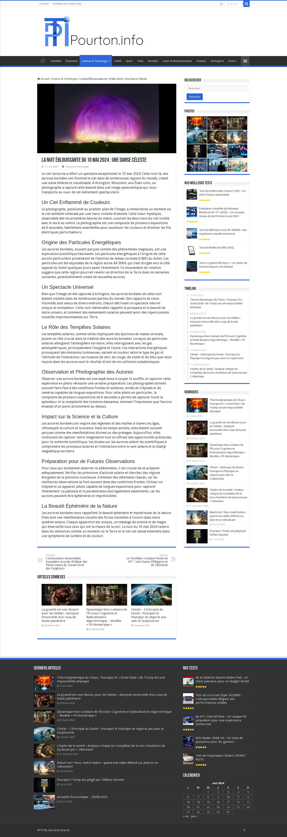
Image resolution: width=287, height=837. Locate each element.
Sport (129, 61)
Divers (232, 61)
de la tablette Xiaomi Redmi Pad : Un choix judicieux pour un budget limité (222, 679)
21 (198, 807)
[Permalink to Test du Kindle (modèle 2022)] (192, 250)
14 (198, 802)
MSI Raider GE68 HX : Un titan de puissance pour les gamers (219, 740)
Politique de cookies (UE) (67, 3)
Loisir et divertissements (177, 61)
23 (218, 807)
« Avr (186, 816)
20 (188, 807)
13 (188, 802)
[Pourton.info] (93, 31)
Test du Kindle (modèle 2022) (216, 247)
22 (208, 807)
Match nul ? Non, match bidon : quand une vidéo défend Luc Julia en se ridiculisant (228, 516)
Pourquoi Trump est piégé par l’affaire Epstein (90, 780)
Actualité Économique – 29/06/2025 (82, 797)
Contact (44, 3)
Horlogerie (217, 61)
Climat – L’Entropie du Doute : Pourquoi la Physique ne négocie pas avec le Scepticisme (148, 615)
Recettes (153, 61)
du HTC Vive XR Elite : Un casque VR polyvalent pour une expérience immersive (221, 720)
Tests (140, 61)
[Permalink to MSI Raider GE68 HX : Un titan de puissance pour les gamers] (188, 741)
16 (218, 802)
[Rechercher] (246, 4)
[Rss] (221, 4)
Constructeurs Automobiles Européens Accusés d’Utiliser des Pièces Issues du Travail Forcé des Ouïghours (66, 562)
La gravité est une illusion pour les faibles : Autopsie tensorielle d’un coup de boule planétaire (60, 615)
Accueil (42, 60)
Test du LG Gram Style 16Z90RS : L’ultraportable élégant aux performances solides (219, 699)
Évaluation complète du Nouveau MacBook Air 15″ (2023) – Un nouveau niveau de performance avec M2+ (221, 212)
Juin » (194, 816)
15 (208, 802)
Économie (72, 61)
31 (228, 812)
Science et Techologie (95, 61)
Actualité (56, 61)
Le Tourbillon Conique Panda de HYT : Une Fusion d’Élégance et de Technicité (147, 560)
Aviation (201, 61)
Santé (118, 61)
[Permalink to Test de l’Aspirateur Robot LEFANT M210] (188, 758)
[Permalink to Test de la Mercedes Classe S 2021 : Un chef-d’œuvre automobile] (192, 194)
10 (228, 797)
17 (228, 802)
